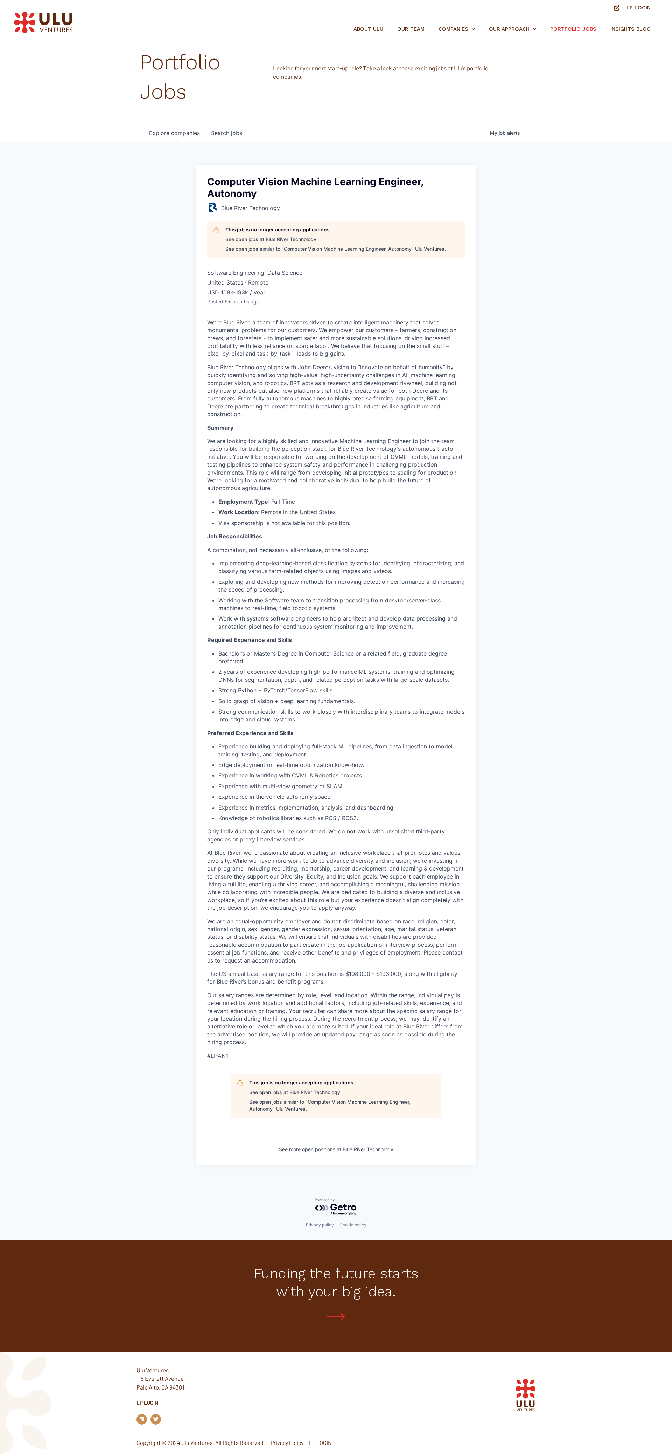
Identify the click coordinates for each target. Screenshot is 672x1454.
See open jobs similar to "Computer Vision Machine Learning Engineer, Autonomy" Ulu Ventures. (335, 249)
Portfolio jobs (573, 29)
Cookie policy (353, 1225)
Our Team (411, 29)
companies (174, 133)
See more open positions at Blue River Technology (336, 1149)
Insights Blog (630, 29)
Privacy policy (320, 1225)
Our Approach (509, 29)
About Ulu (368, 29)
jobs (226, 133)
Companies (453, 29)
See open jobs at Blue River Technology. (271, 239)
